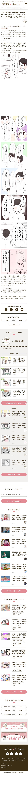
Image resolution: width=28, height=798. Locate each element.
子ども (19, 625)
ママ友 (14, 625)
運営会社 (3, 758)
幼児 (14, 324)
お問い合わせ (3, 767)
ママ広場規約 (23, 758)
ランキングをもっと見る (14, 501)
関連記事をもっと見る (14, 474)
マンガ (7, 320)
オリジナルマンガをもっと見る (14, 692)
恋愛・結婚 (15, 613)
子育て (20, 320)
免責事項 (8, 758)
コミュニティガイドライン (20, 760)
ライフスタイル (16, 641)
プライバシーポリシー (16, 758)
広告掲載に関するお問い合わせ (6, 765)
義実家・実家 (15, 611)
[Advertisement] (14, 92)
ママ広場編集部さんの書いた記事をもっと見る (15, 403)
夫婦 (22, 611)
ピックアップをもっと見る (14, 591)
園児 (14, 629)
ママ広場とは (3, 763)
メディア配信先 (11, 760)
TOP (2, 8)
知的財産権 (5, 760)
